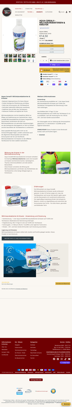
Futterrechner (18, 347)
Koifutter (32, 345)
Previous (3, 35)
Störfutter (33, 347)
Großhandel (5, 355)
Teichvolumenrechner (21, 350)
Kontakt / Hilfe (5, 352)
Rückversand (48, 372)
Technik (32, 358)
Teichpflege (33, 350)
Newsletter (5, 349)
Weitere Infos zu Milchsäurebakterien (17, 238)
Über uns (4, 347)
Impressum (30, 372)
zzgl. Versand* (49, 40)
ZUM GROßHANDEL (50, 2)
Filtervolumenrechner (20, 355)
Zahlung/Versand (39, 372)
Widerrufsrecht (60, 372)
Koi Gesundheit (34, 355)
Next (35, 35)
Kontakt (68, 372)
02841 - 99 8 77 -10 (37, 2)
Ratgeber (17, 345)
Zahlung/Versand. (50, 402)
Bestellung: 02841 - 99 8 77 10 (62, 345)
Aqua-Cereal (43, 31)
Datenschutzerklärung (20, 372)
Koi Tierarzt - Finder (20, 353)
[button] (62, 11)
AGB (54, 372)
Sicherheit (42, 134)
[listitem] (19, 35)
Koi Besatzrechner (20, 358)
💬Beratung (66, 404)
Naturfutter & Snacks (36, 353)
